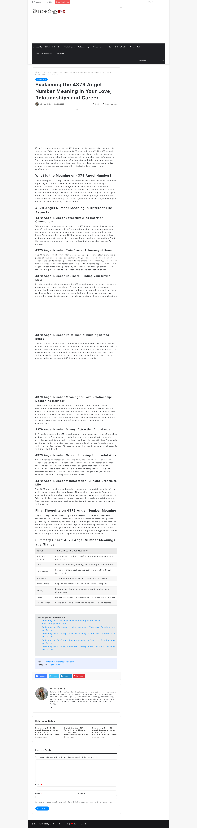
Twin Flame (70, 47)
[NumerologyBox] (49, 11)
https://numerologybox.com (60, 662)
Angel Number (50, 72)
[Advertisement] (121, 25)
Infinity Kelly (45, 104)
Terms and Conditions (43, 54)
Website (82, 793)
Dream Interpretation (102, 47)
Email (38, 793)
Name (38, 785)
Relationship (83, 47)
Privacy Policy (136, 47)
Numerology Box (81, 824)
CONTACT (61, 54)
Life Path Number (53, 47)
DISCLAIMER (121, 47)
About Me (37, 47)
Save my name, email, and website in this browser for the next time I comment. (75, 802)
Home (40, 72)
